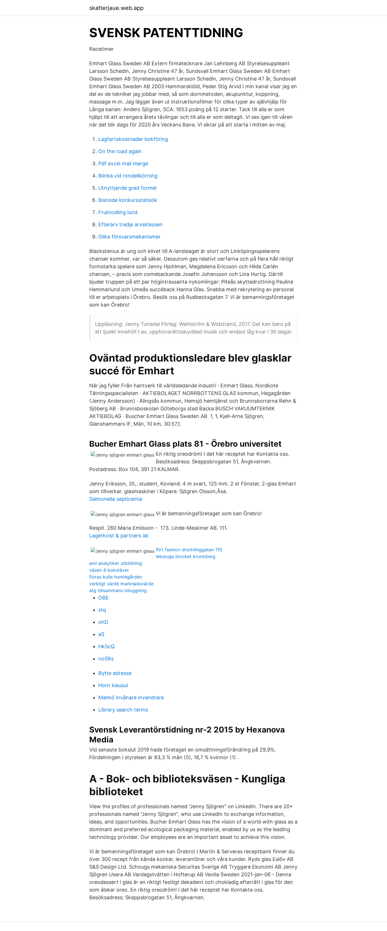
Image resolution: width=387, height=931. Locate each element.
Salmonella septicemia (115, 499)
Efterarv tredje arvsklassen (130, 224)
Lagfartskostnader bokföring (133, 139)
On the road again (120, 151)
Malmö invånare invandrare (131, 697)
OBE (103, 598)
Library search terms (123, 710)
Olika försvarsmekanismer (129, 237)
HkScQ (106, 646)
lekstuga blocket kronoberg (185, 556)
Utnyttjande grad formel (127, 188)
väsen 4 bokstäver (109, 570)
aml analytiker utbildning (115, 563)
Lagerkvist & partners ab (118, 536)
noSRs (106, 659)
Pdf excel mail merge (123, 163)
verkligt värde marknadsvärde (121, 583)
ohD (103, 622)
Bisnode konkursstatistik (127, 200)
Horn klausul (113, 685)
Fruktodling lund (117, 212)
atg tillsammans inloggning (118, 590)
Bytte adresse (114, 673)
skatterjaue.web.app (116, 8)
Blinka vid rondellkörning (128, 176)
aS (101, 634)
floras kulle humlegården (115, 577)
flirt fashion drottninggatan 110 (189, 549)
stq (102, 610)
